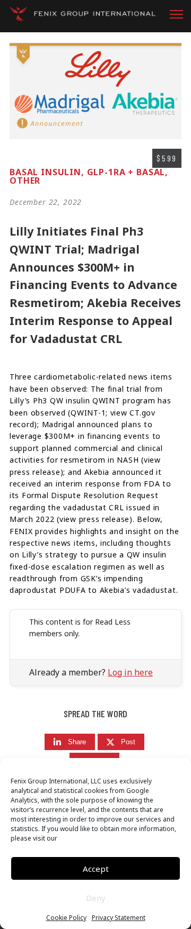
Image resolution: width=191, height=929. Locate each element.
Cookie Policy (66, 918)
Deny (96, 897)
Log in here (130, 672)
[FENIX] (82, 16)
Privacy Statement (118, 918)
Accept (96, 868)
